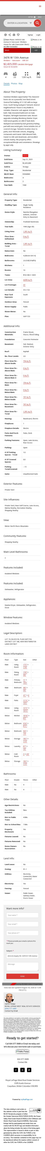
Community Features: (15, 535)
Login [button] (38, 35)
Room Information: (14, 653)
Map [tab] (20, 83)
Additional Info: (12, 326)
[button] (16, 1070)
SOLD (39, 17)
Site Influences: (12, 499)
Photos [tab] (14, 83)
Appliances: (9, 599)
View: (6, 520)
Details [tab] (7, 83)
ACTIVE (30, 17)
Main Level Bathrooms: (16, 551)
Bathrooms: (10, 773)
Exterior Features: (13, 483)
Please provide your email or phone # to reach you (21, 942)
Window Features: (13, 617)
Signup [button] (30, 35)
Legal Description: (13, 633)
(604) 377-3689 (10, 1008)
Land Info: (9, 858)
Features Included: (13, 567)
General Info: (10, 194)
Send (22, 976)
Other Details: (11, 799)
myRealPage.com (27, 1099)
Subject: (9, 951)
